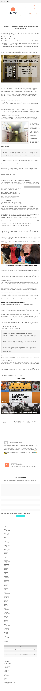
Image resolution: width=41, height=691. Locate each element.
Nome (20, 497)
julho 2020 (6, 616)
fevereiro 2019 (6, 637)
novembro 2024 (7, 546)
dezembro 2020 (7, 609)
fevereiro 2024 (6, 558)
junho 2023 (6, 569)
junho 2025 (6, 537)
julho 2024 (6, 552)
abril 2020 (6, 620)
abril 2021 (5, 604)
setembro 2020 (7, 613)
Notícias (5, 679)
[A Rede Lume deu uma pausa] (20, 386)
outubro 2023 (6, 564)
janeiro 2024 (6, 560)
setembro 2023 (7, 565)
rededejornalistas (14, 463)
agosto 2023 (6, 566)
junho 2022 (6, 585)
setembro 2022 (7, 581)
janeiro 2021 (6, 608)
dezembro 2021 (7, 593)
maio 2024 (6, 554)
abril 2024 (6, 556)
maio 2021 (6, 602)
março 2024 (6, 557)
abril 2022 (6, 588)
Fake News (6, 672)
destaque (18, 429)
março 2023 (6, 573)
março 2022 (6, 589)
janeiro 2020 (6, 624)
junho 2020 (6, 617)
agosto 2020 (6, 614)
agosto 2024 (6, 550)
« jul (4, 657)
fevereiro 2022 (6, 590)
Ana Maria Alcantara (7, 663)
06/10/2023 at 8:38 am (14, 442)
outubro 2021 (6, 596)
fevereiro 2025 (6, 542)
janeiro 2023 (6, 576)
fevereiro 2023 (6, 574)
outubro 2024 (6, 548)
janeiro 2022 (6, 592)
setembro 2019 (6, 629)
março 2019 (6, 636)
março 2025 (6, 541)
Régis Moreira (6, 683)
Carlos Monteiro (7, 666)
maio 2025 (6, 538)
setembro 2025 (7, 533)
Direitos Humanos (23, 429)
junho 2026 (6, 529)
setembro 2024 (7, 549)
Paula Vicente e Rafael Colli (9, 680)
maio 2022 (6, 586)
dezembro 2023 (7, 561)
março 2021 (6, 605)
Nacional (5, 678)
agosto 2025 (6, 534)
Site (20, 508)
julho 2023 (6, 568)
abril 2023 (6, 572)
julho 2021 (6, 600)
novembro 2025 (7, 530)
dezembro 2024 (7, 545)
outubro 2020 (6, 612)
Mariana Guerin (6, 675)
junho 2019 (6, 633)
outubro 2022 (6, 580)
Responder (20, 442)
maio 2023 (6, 570)
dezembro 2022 (7, 577)
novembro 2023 (7, 562)
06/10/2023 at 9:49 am (15, 464)
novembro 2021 (7, 594)
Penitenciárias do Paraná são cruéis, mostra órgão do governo (18, 225)
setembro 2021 (6, 597)
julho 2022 (6, 584)
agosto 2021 (6, 598)
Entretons (6, 671)
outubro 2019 (6, 628)
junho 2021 (6, 601)
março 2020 (6, 621)
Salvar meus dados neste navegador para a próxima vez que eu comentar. (16, 513)
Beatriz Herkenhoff (7, 664)
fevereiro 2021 (6, 606)
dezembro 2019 (7, 625)
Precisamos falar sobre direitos (9, 682)
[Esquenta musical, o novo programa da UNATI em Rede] (20, 397)
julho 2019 (6, 632)
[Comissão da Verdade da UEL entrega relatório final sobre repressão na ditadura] (20, 408)
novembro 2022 (7, 578)
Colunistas (6, 667)
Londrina (5, 674)
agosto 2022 (6, 582)
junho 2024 (6, 553)
